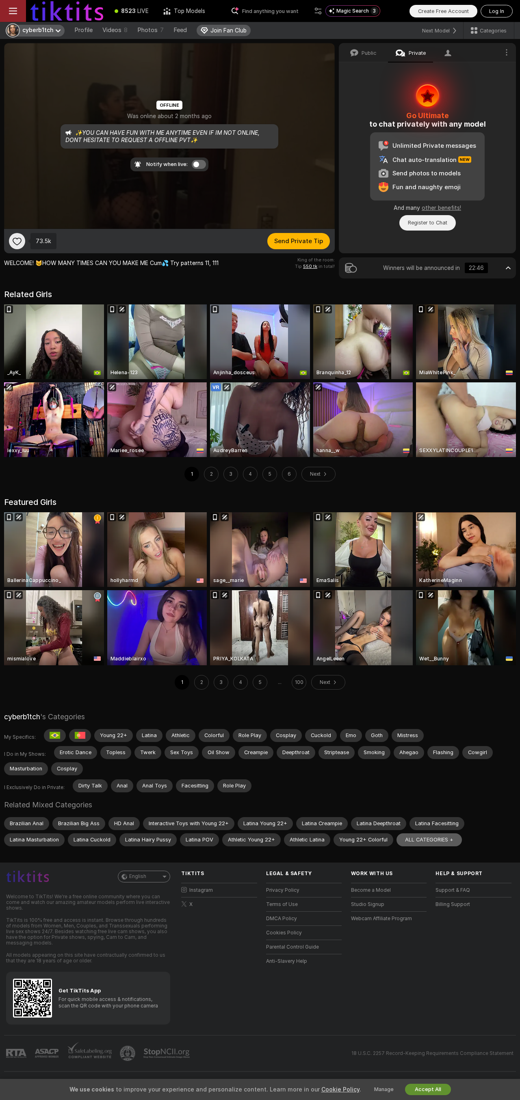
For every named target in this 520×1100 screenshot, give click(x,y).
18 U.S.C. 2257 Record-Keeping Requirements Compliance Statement (432, 1053)
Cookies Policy (284, 933)
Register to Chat (427, 223)
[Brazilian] (55, 735)
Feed (180, 30)
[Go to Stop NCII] (167, 1053)
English (137, 876)
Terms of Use (282, 904)
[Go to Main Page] (66, 11)
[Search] (318, 11)
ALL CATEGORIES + (429, 840)
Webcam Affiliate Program (381, 918)
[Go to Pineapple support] (128, 1053)
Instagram (201, 890)
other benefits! (441, 208)
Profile (83, 30)
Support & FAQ (453, 890)
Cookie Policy (340, 1089)
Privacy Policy (282, 890)
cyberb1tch (22, 716)
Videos (115, 30)
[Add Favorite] (17, 241)
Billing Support (453, 904)
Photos (150, 30)
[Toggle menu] (13, 11)
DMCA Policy (281, 918)
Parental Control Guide (292, 947)
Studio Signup (367, 904)
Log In (496, 11)
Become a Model (371, 890)
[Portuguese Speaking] (80, 735)
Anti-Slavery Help (286, 961)
